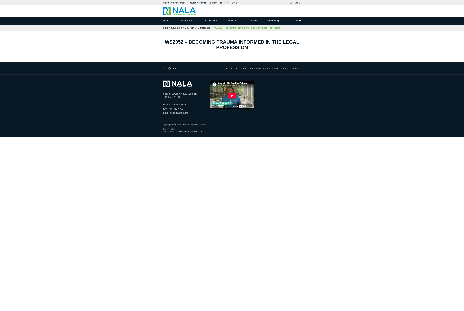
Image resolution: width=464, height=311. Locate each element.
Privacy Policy (169, 129)
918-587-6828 (178, 104)
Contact (295, 68)
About (295, 20)
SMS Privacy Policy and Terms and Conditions (182, 131)
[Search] (291, 3)
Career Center (178, 2)
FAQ (285, 68)
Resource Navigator (196, 2)
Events (235, 2)
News (166, 2)
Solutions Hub (215, 2)
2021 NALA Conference (197, 27)
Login (297, 2)
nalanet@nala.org (179, 112)
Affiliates (253, 20)
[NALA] (179, 11)
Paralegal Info (185, 20)
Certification (211, 20)
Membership (273, 20)
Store (227, 2)
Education (231, 20)
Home (166, 20)
